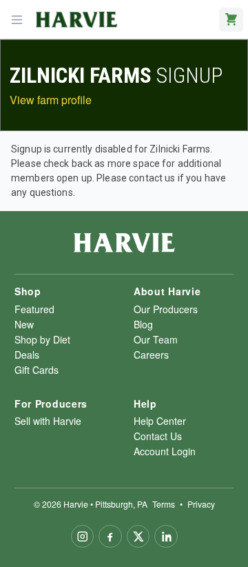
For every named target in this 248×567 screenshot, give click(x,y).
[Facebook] (110, 536)
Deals (26, 354)
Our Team (156, 339)
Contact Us (158, 436)
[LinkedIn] (166, 536)
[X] (138, 536)
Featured (34, 309)
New (24, 324)
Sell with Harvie (47, 421)
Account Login (165, 451)
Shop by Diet (42, 339)
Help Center (160, 421)
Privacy (201, 504)
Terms (163, 504)
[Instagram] (82, 536)
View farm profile (51, 100)
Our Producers (166, 309)
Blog (143, 324)
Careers (151, 354)
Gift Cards (36, 370)
